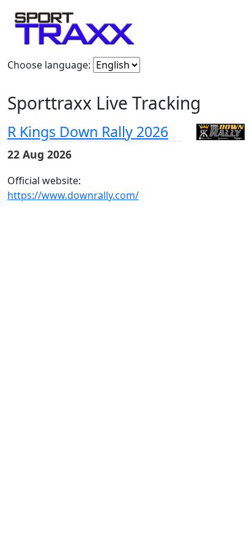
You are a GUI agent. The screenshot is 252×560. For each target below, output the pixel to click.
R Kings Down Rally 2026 (87, 131)
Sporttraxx (74, 28)
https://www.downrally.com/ (73, 195)
